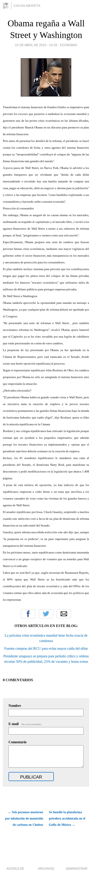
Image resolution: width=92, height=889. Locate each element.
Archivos (46, 868)
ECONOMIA (68, 45)
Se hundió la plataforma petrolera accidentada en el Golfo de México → (67, 818)
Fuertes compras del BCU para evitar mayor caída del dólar (46, 648)
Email (64, 613)
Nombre (14, 706)
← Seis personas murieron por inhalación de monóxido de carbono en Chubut (24, 818)
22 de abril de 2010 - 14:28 (36, 45)
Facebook (28, 613)
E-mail (25, 724)
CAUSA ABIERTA (27, 5)
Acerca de (15, 868)
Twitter (46, 613)
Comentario (17, 742)
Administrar (76, 868)
